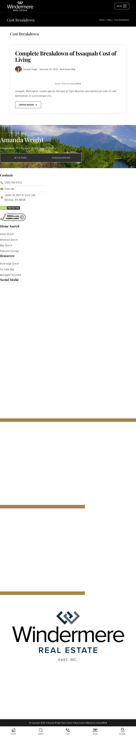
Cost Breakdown (121, 19)
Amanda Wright (30, 69)
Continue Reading (26, 106)
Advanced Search (9, 239)
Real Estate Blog (67, 69)
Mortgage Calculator (11, 275)
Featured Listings (9, 251)
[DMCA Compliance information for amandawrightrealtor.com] (13, 217)
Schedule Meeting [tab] (61, 157)
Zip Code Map (7, 269)
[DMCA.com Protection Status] (10, 208)
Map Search (6, 245)
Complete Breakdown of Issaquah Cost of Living (65, 56)
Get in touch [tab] (20, 157)
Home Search (7, 234)
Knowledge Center (9, 263)
